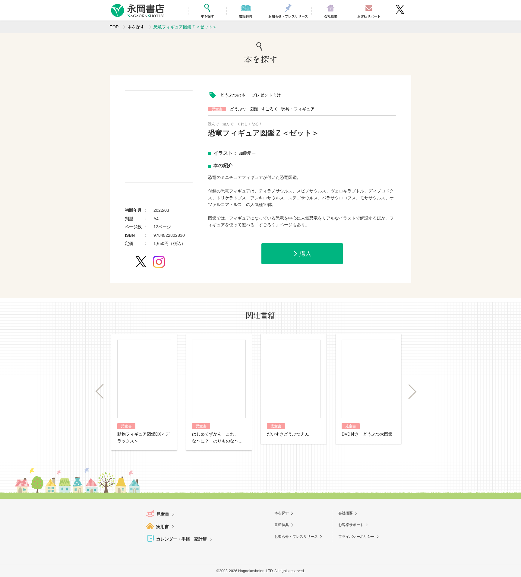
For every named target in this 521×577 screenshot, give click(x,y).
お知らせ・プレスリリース (296, 536)
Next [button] (409, 391)
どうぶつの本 (232, 95)
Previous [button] (102, 391)
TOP (114, 26)
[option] (159, 136)
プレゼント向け (266, 95)
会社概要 (345, 513)
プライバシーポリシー (356, 536)
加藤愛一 (247, 153)
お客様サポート (351, 525)
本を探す (136, 26)
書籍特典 (281, 525)
